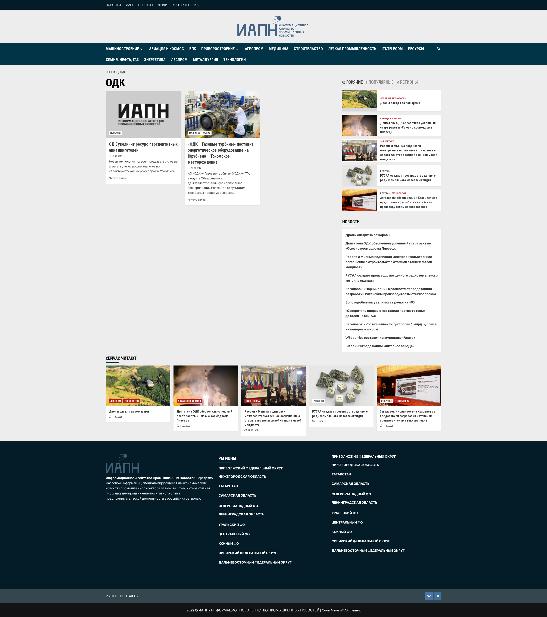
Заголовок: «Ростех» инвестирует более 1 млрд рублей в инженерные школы (391, 326)
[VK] (429, 596)
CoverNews (330, 610)
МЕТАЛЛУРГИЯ (205, 59)
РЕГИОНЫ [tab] (408, 82)
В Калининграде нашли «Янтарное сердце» (380, 346)
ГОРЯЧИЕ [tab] (354, 82)
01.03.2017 (117, 156)
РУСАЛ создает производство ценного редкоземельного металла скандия (392, 277)
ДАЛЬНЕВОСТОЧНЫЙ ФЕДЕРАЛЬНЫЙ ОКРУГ (255, 562)
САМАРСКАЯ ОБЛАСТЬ (237, 495)
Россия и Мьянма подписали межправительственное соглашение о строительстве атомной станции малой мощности (389, 262)
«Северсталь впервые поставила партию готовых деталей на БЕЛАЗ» (386, 313)
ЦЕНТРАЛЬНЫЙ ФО (234, 534)
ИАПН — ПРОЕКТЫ (139, 5)
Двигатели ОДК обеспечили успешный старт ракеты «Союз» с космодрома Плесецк (408, 127)
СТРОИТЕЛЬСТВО (308, 48)
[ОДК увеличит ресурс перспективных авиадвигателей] (143, 114)
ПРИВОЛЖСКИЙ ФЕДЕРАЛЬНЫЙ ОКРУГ (251, 468)
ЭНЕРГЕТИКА (155, 59)
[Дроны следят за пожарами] (359, 99)
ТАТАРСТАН (228, 486)
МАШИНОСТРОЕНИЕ (122, 48)
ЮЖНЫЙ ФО (229, 543)
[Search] (438, 48)
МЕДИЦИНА (278, 48)
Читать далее (117, 178)
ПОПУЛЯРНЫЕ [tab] (381, 82)
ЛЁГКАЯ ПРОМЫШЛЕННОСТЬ (352, 48)
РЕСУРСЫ (416, 48)
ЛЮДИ (163, 5)
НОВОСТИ (113, 5)
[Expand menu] (141, 49)
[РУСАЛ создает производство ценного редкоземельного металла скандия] (359, 175)
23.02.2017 (196, 168)
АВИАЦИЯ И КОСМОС (166, 48)
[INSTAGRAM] (437, 596)
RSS (196, 5)
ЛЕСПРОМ (179, 59)
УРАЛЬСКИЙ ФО (232, 525)
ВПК (192, 48)
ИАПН (111, 596)
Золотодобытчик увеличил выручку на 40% (381, 302)
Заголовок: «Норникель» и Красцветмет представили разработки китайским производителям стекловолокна (408, 202)
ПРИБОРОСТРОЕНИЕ (218, 48)
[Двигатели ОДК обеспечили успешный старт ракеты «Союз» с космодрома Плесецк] (359, 126)
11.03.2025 (117, 417)
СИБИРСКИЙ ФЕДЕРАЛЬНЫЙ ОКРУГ (248, 553)
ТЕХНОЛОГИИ (234, 59)
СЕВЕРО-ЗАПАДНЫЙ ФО (238, 506)
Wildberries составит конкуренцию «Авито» (380, 337)
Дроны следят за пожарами (400, 103)
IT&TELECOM (392, 48)
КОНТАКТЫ (180, 5)
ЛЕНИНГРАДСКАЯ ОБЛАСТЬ (241, 514)
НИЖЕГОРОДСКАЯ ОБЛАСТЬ (242, 476)
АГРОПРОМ (254, 48)
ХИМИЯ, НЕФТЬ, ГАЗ (122, 59)
